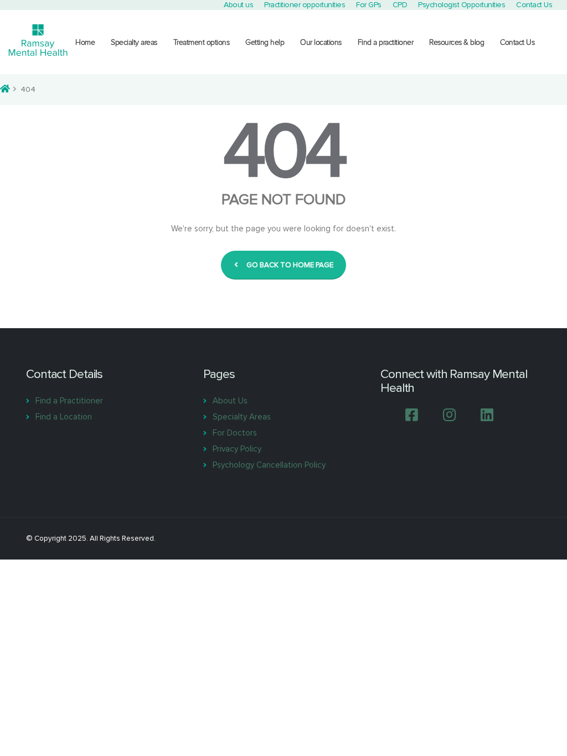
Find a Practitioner (69, 401)
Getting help (264, 42)
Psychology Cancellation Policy (269, 465)
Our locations (321, 42)
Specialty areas (134, 42)
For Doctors (235, 433)
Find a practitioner (386, 42)
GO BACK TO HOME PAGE (289, 265)
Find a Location (63, 417)
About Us (230, 401)
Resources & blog (456, 42)
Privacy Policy (237, 449)
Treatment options (201, 42)
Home (85, 42)
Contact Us (517, 42)
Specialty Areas (242, 417)
